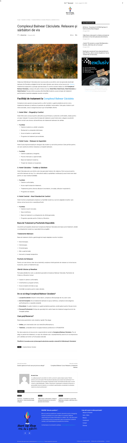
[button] (82, 16)
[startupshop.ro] (27, 421)
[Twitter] (34, 39)
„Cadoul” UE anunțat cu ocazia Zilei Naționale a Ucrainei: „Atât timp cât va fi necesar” (68, 400)
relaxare (71, 84)
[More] (47, 39)
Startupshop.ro (40, 441)
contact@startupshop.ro (68, 425)
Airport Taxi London (89, 88)
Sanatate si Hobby (25, 20)
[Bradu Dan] (18, 35)
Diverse (19, 395)
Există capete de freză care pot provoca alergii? (30, 365)
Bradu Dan (23, 35)
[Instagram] (29, 433)
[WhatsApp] (42, 39)
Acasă (18, 20)
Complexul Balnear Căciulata (59, 98)
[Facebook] (123, 3)
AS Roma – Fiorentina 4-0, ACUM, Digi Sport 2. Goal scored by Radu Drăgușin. (25, 400)
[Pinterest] (38, 39)
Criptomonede (88, 91)
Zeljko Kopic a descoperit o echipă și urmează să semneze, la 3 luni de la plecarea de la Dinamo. (47, 400)
